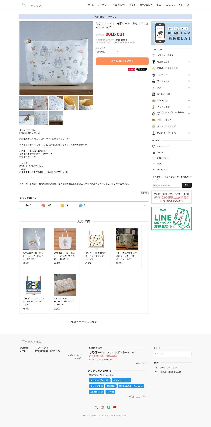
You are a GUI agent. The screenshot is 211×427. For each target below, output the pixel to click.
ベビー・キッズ (164, 120)
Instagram (170, 5)
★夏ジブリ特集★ (165, 55)
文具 (159, 87)
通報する (144, 193)
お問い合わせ (146, 5)
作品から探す (163, 62)
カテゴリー (103, 5)
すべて (28, 205)
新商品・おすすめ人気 (167, 68)
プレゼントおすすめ (166, 126)
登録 (186, 185)
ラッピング (101, 48)
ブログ (132, 5)
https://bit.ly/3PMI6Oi (29, 133)
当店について (119, 5)
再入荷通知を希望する (122, 61)
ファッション (163, 81)
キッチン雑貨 (163, 107)
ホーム (91, 5)
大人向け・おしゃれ (166, 133)
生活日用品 (162, 100)
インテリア (162, 75)
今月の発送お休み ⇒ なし (105, 17)
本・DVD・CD (163, 94)
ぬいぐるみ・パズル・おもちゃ (170, 113)
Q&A (158, 5)
